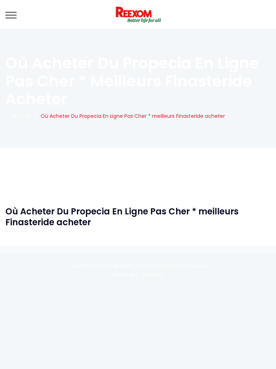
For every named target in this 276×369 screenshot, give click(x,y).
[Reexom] (138, 14)
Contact (153, 274)
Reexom (123, 265)
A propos (123, 274)
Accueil (20, 116)
